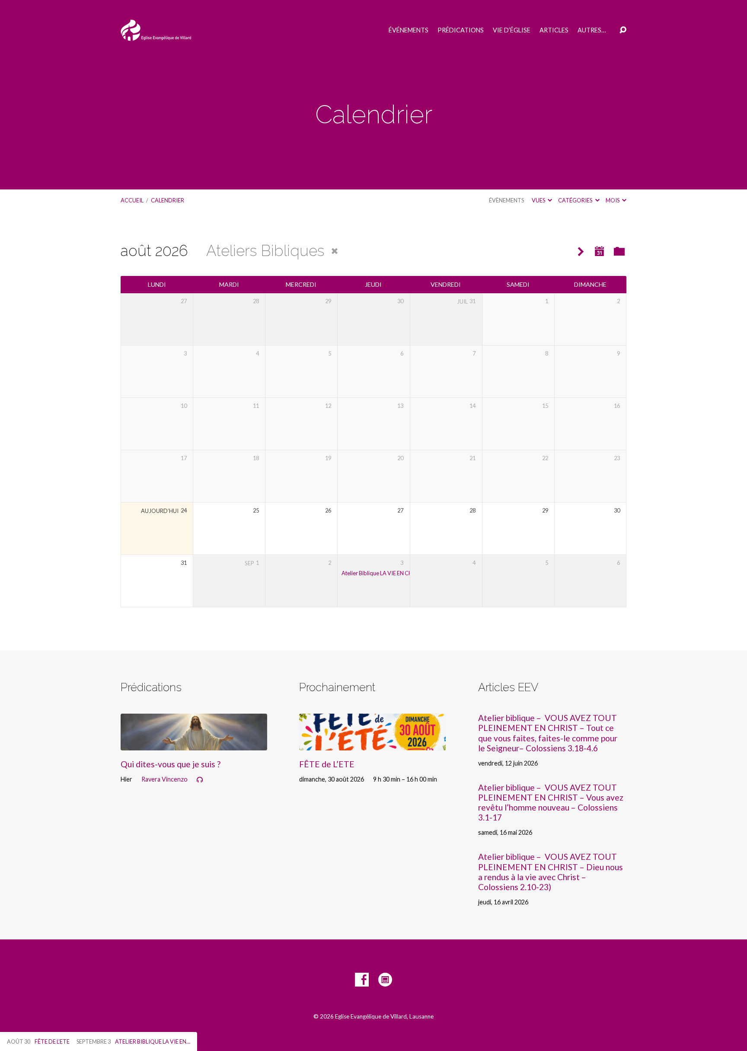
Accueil (132, 200)
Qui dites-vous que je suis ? (170, 764)
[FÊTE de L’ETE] (372, 744)
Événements (408, 30)
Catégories (575, 200)
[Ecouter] (200, 780)
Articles (554, 30)
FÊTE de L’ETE (326, 764)
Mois (613, 200)
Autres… (592, 30)
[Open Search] (622, 30)
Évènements (506, 200)
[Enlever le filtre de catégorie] (335, 251)
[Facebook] (362, 980)
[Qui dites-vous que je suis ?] (194, 744)
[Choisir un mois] (599, 251)
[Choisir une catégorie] (619, 252)
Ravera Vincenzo (164, 779)
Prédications (460, 30)
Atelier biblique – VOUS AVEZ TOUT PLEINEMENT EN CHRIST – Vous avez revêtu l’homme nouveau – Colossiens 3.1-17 (550, 802)
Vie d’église (511, 30)
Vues (539, 200)
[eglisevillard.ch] (385, 980)
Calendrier (167, 200)
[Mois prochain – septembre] (581, 251)
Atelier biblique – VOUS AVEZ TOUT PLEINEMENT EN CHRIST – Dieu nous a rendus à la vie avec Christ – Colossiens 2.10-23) (550, 871)
